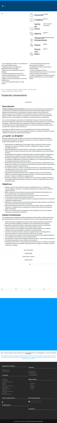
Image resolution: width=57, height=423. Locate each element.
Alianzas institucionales (7, 386)
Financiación (5, 387)
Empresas (4, 390)
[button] (53, 6)
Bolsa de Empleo (26, 356)
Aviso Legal (3, 356)
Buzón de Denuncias (45, 357)
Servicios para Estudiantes (36, 356)
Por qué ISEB (5, 380)
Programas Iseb (5, 370)
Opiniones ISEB (18, 356)
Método (4, 383)
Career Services (46, 356)
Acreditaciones (10, 356)
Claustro (4, 384)
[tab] (28, 102)
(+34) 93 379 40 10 (33, 374)
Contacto (37, 357)
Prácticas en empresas (7, 391)
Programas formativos (7, 382)
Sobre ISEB (4, 379)
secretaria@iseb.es (33, 375)
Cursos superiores (6, 371)
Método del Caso (6, 388)
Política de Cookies (29, 357)
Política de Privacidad (19, 357)
